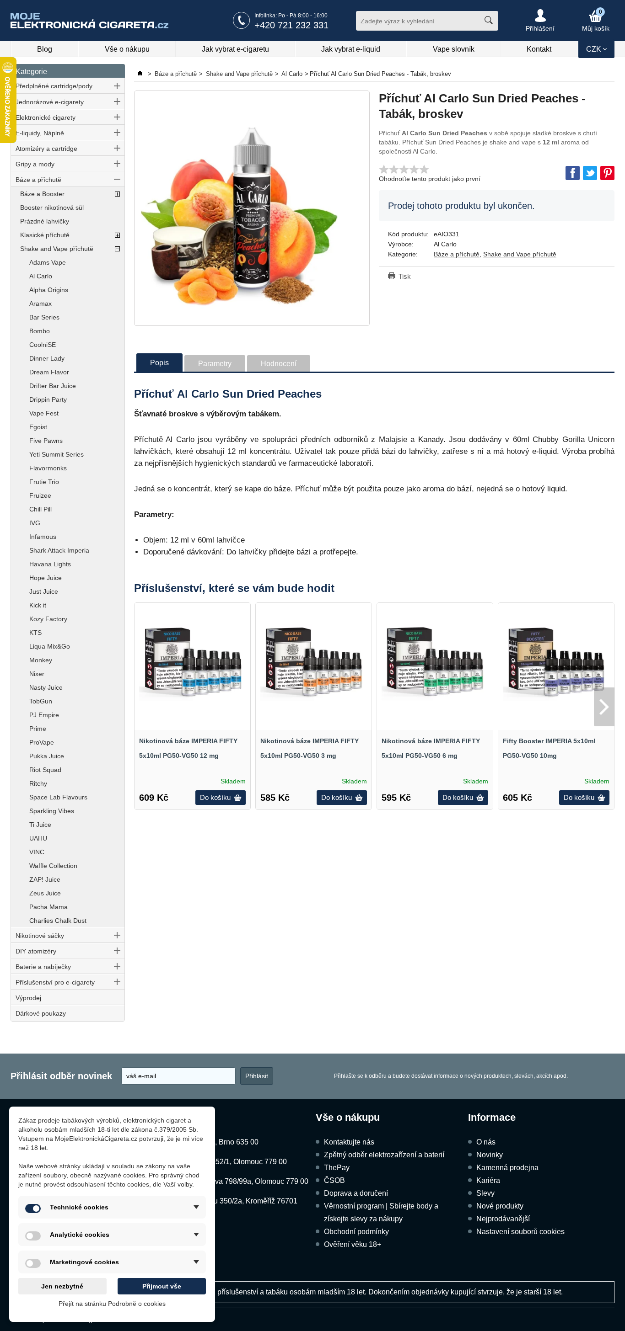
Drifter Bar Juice (52, 385)
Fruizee (40, 495)
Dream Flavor (49, 372)
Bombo (39, 331)
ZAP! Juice (44, 879)
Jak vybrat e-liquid (350, 49)
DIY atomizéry (36, 951)
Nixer (36, 673)
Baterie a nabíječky (43, 966)
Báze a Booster (42, 193)
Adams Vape (47, 262)
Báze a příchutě (38, 179)
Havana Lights (50, 564)
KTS (35, 632)
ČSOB (334, 1180)
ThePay (337, 1167)
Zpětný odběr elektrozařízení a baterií (384, 1155)
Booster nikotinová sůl (52, 207)
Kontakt (539, 49)
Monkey (40, 660)
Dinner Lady (47, 358)
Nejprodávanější (503, 1219)
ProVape (41, 742)
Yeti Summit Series (56, 454)
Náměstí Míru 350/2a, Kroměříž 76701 (236, 1201)
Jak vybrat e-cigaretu (235, 49)
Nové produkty (499, 1206)
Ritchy (38, 783)
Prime (37, 728)
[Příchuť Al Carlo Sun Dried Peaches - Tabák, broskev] (251, 208)
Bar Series (44, 317)
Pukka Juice (46, 756)
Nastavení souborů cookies (520, 1231)
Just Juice (43, 591)
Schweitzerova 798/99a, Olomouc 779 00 (241, 1181)
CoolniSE (42, 344)
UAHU (38, 838)
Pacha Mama (48, 906)
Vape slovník (453, 49)
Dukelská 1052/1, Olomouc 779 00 (231, 1162)
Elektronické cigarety (45, 117)
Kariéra (488, 1180)
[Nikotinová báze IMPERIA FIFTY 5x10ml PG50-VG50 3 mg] (313, 660)
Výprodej (28, 997)
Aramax (40, 303)
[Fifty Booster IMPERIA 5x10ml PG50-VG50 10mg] (556, 660)
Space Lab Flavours (58, 797)
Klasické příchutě (45, 235)
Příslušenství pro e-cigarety (55, 982)
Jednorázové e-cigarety (50, 102)
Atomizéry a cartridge (46, 148)
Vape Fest (44, 413)
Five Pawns (46, 440)
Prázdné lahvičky (44, 221)
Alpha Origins (48, 289)
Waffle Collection (53, 865)
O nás (486, 1142)
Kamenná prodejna (507, 1167)
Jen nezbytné (62, 1286)
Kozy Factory (48, 619)
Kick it (37, 605)
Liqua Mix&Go (49, 646)
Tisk (405, 276)
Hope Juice (45, 577)
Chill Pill (40, 509)
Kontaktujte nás (349, 1142)
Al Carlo (40, 276)
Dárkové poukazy (41, 1013)
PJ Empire (44, 715)
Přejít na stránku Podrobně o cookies (112, 1303)
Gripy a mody (35, 164)
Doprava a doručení (356, 1193)
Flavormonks (48, 468)
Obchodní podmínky (356, 1231)
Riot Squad (45, 769)
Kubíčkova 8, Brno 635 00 (217, 1142)
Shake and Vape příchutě (56, 248)
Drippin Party (48, 399)
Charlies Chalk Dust (57, 920)
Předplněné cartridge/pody (54, 86)
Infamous (42, 536)
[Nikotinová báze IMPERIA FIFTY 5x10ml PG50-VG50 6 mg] (435, 660)
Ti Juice (40, 824)
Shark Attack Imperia (59, 550)
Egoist (38, 427)
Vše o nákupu (127, 49)
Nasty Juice (46, 687)
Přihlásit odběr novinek (61, 1076)
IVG (34, 523)
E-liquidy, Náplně (40, 133)
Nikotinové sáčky (40, 935)
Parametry (215, 363)
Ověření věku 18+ (352, 1244)
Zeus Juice (45, 893)
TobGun (40, 701)
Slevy (485, 1193)
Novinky (489, 1155)
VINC (36, 852)
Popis (159, 363)
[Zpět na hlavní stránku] (141, 73)
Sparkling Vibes (51, 811)
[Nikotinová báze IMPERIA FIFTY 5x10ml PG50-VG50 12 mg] (192, 660)
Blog (44, 49)
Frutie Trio (44, 481)
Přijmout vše (161, 1286)
